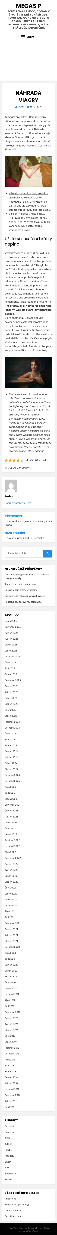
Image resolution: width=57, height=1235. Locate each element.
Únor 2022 (10, 887)
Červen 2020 (11, 965)
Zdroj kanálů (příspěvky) (17, 1204)
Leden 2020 (11, 988)
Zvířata (8, 1179)
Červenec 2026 (13, 627)
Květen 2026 (11, 639)
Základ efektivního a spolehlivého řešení (25, 596)
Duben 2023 (11, 822)
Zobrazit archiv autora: (18, 503)
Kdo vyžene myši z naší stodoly (20, 584)
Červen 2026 (11, 633)
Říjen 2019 (10, 1000)
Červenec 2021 (12, 923)
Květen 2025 (11, 692)
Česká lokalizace (13, 1216)
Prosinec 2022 (12, 840)
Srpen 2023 (11, 799)
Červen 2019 (11, 1018)
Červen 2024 (11, 751)
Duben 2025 (11, 698)
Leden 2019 (11, 1042)
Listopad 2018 (12, 1053)
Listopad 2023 (12, 781)
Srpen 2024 (11, 745)
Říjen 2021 (10, 911)
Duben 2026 (11, 644)
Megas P (28, 6)
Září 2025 (10, 668)
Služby (8, 1161)
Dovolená (9, 1126)
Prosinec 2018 (12, 1048)
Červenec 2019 (12, 1012)
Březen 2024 (11, 769)
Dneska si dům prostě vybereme (21, 590)
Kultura (8, 1144)
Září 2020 (10, 959)
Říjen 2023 (10, 787)
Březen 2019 (11, 1030)
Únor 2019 (10, 1036)
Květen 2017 (11, 1101)
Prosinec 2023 (12, 775)
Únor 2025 (10, 710)
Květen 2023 (11, 816)
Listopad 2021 (12, 905)
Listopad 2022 (12, 846)
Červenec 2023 (13, 805)
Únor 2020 (10, 982)
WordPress (33, 1231)
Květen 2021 (11, 935)
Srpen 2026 (11, 621)
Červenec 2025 (13, 680)
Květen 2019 (11, 1024)
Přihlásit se (10, 1198)
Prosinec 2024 (12, 722)
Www (7, 1167)
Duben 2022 (11, 876)
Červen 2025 (11, 686)
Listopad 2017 (12, 1089)
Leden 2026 (11, 650)
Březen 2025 (11, 704)
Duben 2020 (11, 970)
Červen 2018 (11, 1077)
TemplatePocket (35, 1228)
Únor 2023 (10, 828)
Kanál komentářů (13, 1210)
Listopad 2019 (12, 994)
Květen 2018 (11, 1083)
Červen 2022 (11, 864)
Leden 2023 (11, 834)
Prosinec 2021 (12, 899)
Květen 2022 (11, 870)
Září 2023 (10, 793)
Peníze (8, 1150)
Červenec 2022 (13, 858)
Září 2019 (9, 1006)
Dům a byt (10, 1132)
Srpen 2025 (11, 674)
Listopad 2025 (12, 656)
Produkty (9, 1156)
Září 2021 (9, 917)
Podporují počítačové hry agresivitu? (23, 602)
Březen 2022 (11, 882)
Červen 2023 (11, 810)
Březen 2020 (11, 976)
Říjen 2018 (10, 1059)
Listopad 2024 (12, 727)
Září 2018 (9, 1065)
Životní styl (24, 468)
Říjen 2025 (10, 662)
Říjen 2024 (10, 733)
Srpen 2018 (10, 1071)
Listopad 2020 (12, 947)
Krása (7, 1138)
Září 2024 (10, 739)
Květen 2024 (11, 757)
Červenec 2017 (12, 1095)
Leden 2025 (11, 716)
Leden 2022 (11, 893)
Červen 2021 (11, 929)
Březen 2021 (11, 941)
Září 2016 (9, 1107)
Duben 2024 (11, 763)
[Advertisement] (28, 58)
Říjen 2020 (10, 953)
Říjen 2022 (10, 852)
